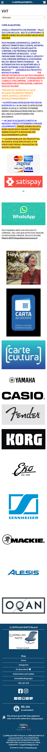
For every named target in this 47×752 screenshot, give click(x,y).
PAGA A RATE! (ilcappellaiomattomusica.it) (19, 238)
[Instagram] (26, 692)
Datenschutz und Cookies (23, 674)
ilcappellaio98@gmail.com (29, 745)
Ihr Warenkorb (22, 669)
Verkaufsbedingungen (23, 678)
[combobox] (23, 17)
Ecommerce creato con (23, 748)
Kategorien (23, 665)
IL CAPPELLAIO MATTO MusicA (25, 2)
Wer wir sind (23, 683)
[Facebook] (20, 692)
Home (23, 660)
